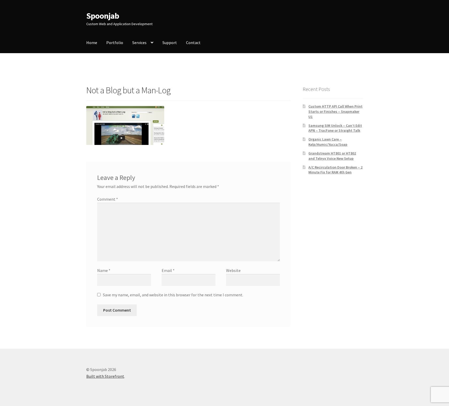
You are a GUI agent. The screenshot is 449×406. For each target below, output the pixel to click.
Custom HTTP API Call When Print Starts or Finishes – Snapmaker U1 (335, 111)
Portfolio (114, 42)
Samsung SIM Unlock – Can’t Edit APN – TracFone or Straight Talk (335, 128)
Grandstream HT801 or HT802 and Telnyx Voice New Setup (332, 156)
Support (169, 42)
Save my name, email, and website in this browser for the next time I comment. (173, 294)
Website (233, 270)
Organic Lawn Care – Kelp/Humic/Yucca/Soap (327, 142)
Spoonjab (102, 16)
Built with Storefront (105, 376)
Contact (193, 42)
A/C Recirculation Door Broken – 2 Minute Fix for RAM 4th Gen (335, 170)
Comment (107, 199)
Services (139, 42)
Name (103, 270)
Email (168, 270)
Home (91, 42)
